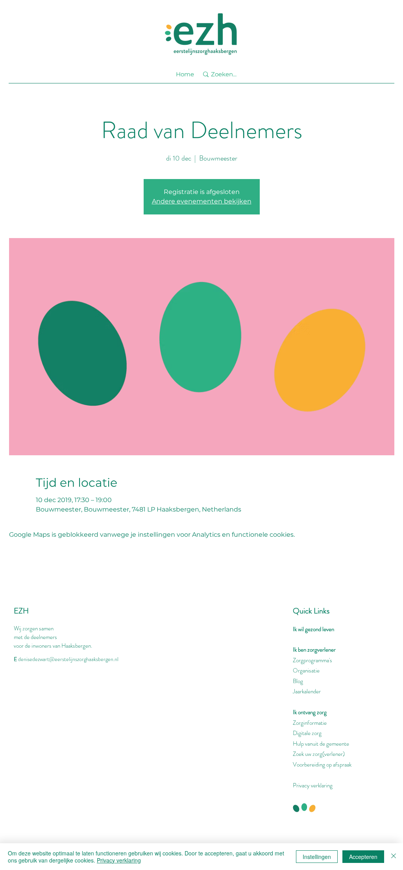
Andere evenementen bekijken (201, 201)
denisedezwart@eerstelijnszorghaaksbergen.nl (68, 659)
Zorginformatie (310, 723)
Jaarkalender (307, 691)
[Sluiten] (393, 857)
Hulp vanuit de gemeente (321, 743)
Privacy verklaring (313, 785)
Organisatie (306, 670)
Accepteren (363, 857)
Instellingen (317, 857)
